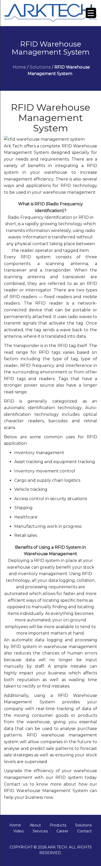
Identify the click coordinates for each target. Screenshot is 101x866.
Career (62, 831)
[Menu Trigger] (91, 13)
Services (40, 831)
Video (18, 831)
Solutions (83, 825)
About (35, 825)
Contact (84, 831)
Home (15, 825)
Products (58, 825)
